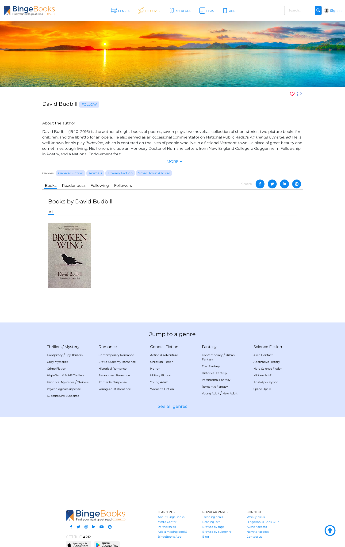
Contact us (254, 536)
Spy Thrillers (74, 355)
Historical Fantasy (214, 373)
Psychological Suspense (64, 389)
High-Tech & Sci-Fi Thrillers (65, 375)
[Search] (318, 10)
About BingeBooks (171, 517)
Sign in (335, 10)
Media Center (167, 522)
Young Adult (159, 382)
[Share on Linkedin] (284, 184)
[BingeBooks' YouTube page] (102, 527)
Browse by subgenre (216, 531)
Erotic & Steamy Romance (117, 361)
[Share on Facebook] (260, 184)
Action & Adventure (164, 355)
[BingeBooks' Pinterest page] (110, 527)
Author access (257, 526)
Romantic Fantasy (215, 386)
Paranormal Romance (114, 375)
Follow (89, 104)
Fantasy (209, 347)
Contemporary (212, 355)
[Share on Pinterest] (296, 184)
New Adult (230, 393)
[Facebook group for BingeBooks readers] (71, 527)
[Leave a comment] (299, 93)
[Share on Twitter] (272, 184)
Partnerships (167, 526)
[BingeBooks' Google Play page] (107, 545)
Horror (155, 368)
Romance (108, 347)
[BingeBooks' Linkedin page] (93, 527)
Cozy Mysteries (57, 361)
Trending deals (212, 517)
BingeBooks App (169, 536)
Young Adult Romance (115, 389)
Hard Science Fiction (268, 368)
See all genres (172, 406)
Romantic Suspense (113, 382)
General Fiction (164, 347)
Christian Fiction (161, 361)
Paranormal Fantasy (216, 380)
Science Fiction (267, 347)
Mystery (72, 347)
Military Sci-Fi (262, 375)
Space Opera (262, 389)
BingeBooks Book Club (263, 522)
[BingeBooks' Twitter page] (78, 527)
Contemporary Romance (116, 355)
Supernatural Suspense (63, 395)
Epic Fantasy (211, 366)
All (51, 212)
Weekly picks (256, 517)
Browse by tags (213, 526)
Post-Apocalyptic (265, 382)
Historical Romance (112, 368)
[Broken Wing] (69, 255)
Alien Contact (263, 355)
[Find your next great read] (35, 10)
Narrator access (258, 531)
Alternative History (266, 361)
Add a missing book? (172, 531)
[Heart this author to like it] (292, 93)
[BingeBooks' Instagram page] (86, 527)
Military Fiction (160, 375)
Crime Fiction (56, 368)
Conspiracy (55, 355)
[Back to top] (330, 531)
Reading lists (211, 522)
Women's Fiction (162, 389)
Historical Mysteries (60, 382)
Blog (205, 536)
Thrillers (54, 347)
